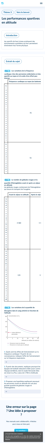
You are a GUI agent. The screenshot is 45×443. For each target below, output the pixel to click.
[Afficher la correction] (33, 61)
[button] (22, 40)
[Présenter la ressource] (38, 35)
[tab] (33, 61)
